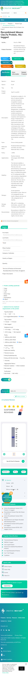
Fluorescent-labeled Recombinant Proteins (13, 547)
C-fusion (6, 321)
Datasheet (5, 471)
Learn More (20, 4)
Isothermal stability (9, 350)
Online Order (6, 66)
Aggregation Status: (9, 363)
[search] (26, 13)
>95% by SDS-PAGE (10, 342)
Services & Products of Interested (12, 268)
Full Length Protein (9, 544)
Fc (14, 314)
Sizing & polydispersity (10, 355)
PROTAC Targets (8, 542)
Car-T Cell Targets (9, 553)
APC (5, 292)
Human (8, 483)
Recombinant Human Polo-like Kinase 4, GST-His (14, 511)
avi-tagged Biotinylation (11, 316)
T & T (6, 348)
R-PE (5, 290)
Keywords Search (5, 13)
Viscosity (7, 360)
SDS (15, 471)
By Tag (7, 496)
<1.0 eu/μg (7, 329)
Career (9, 621)
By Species (8, 480)
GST (10, 314)
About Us (6, 575)
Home (3, 23)
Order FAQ (7, 569)
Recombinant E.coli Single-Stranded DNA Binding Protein (14, 519)
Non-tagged (7, 324)
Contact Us (4, 621)
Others (6, 299)
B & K (22, 358)
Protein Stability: (8, 345)
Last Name (5, 237)
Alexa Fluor (7, 294)
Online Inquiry (8, 566)
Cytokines (7, 555)
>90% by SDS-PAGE (10, 339)
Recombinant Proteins (9, 25)
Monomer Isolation (9, 365)
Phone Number (6, 248)
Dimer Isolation (21, 365)
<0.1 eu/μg (16, 329)
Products (3, 617)
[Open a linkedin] (6, 630)
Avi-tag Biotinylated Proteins (12, 550)
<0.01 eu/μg (7, 332)
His (5, 314)
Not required (17, 332)
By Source (7, 493)
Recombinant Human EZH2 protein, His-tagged (13, 523)
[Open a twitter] (3, 630)
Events (6, 572)
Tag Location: (8, 319)
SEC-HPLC (15, 373)
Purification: (7, 371)
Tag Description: (8, 311)
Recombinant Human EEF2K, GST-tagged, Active (13, 526)
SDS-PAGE (7, 373)
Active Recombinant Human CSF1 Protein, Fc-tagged (13, 507)
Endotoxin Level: (8, 327)
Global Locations (7, 659)
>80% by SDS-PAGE (10, 337)
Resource (14, 617)
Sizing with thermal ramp (11, 358)
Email (4, 243)
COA (23, 471)
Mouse (8, 486)
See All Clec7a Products (13, 461)
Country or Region (7, 258)
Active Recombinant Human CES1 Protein (13, 515)
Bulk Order (6, 62)
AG (12, 348)
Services (9, 617)
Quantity (5, 263)
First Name (5, 232)
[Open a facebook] (1, 630)
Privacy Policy (5, 672)
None (5, 288)
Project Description (8, 273)
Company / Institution (8, 253)
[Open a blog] (9, 630)
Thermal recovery (9, 353)
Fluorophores (7, 297)
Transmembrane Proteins (11, 540)
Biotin (5, 295)
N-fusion (13, 321)
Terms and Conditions (6, 635)
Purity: (6, 335)
